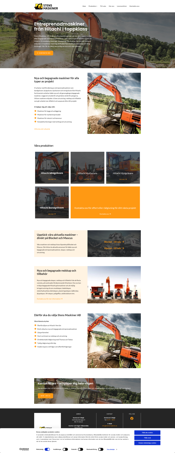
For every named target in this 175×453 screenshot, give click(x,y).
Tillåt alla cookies (147, 432)
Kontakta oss (134, 6)
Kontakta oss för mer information (49, 299)
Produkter (92, 6)
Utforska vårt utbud (42, 129)
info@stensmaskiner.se (109, 426)
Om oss (111, 6)
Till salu (103, 6)
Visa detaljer (111, 449)
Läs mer (52, 179)
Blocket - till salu (114, 241)
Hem (84, 6)
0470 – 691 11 (111, 420)
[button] (43, 53)
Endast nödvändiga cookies (147, 443)
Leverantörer (122, 6)
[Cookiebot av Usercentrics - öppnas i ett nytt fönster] (24, 449)
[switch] (65, 449)
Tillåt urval (147, 438)
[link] (93, 6)
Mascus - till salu (114, 248)
